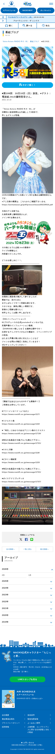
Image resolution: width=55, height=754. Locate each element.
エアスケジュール (9, 10)
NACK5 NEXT (27, 10)
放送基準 (31, 715)
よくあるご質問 (34, 723)
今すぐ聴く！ (29, 85)
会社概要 (5, 715)
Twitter (20, 539)
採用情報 (5, 727)
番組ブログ (34, 41)
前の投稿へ (44, 549)
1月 (30, 575)
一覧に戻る (27, 549)
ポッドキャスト (45, 10)
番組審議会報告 (8, 719)
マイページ (11, 6)
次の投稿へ (10, 549)
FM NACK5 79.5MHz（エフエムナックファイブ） (27, 4)
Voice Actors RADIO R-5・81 (15, 41)
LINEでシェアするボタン (31, 539)
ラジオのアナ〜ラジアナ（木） (20, 17)
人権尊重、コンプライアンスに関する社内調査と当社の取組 (38, 729)
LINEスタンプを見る (27, 679)
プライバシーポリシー (11, 723)
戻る (4, 4)
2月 (3, 575)
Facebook (26, 539)
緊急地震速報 (33, 719)
